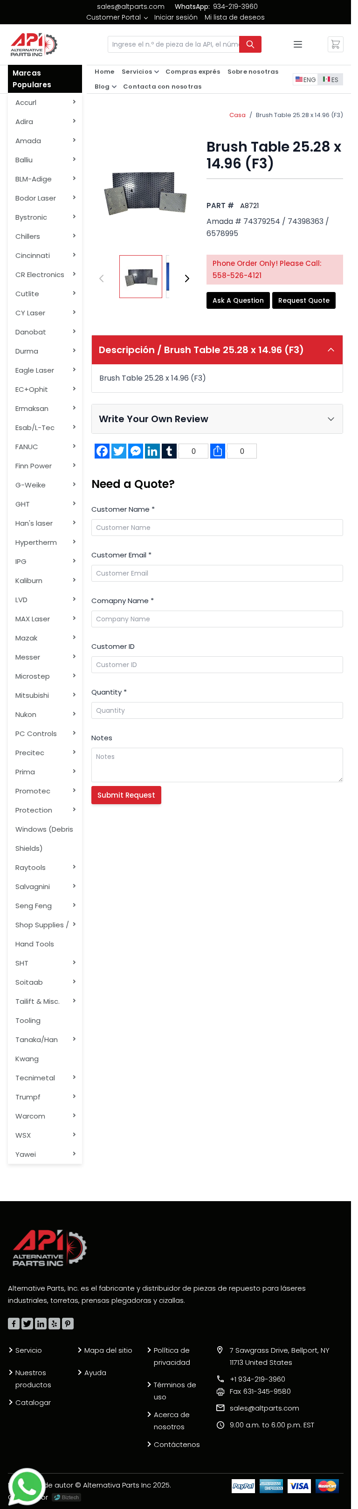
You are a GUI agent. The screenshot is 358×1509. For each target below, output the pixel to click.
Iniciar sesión (176, 17)
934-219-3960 (235, 6)
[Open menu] (298, 44)
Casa (237, 115)
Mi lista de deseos (235, 17)
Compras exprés (192, 71)
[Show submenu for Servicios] (156, 71)
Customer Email (121, 555)
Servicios (137, 71)
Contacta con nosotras (162, 86)
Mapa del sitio (108, 1350)
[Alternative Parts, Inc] (50, 1247)
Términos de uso (175, 1391)
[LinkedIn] (41, 1323)
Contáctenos (177, 1444)
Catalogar (33, 1402)
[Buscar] (250, 44)
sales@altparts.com (131, 6)
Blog (102, 86)
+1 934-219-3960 (257, 1379)
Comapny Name (122, 600)
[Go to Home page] (34, 44)
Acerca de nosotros (172, 1421)
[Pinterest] (68, 1323)
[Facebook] (14, 1323)
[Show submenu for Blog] (114, 86)
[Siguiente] (187, 278)
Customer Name (123, 509)
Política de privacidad (172, 1356)
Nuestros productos (33, 1379)
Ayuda (95, 1372)
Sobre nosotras (253, 71)
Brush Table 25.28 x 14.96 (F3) (299, 115)
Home (104, 71)
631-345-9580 (260, 1391)
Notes (101, 738)
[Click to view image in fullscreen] (144, 191)
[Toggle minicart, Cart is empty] (336, 44)
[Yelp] (54, 1323)
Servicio (28, 1350)
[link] (116, 17)
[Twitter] (27, 1323)
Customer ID (113, 646)
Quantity (109, 692)
